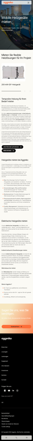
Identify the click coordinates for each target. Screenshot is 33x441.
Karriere (4, 375)
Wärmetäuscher (8, 272)
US (2, 402)
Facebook (5, 390)
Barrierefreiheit (5, 413)
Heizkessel (14, 115)
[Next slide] (29, 91)
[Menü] (28, 2)
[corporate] (8, 2)
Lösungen (5, 352)
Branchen (4, 347)
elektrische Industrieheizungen (14, 113)
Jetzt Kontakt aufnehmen (11, 147)
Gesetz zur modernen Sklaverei (10, 424)
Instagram (17, 390)
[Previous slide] (25, 91)
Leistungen (5, 356)
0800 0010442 (7, 150)
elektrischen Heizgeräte (12, 225)
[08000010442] (16, 437)
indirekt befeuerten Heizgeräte (14, 254)
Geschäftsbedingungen (8, 416)
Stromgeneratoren (20, 119)
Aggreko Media (9, 390)
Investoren (5, 370)
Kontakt (4, 380)
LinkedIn (13, 390)
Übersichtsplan (6, 421)
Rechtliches (5, 418)
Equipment (5, 361)
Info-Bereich (5, 366)
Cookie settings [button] (6, 426)
